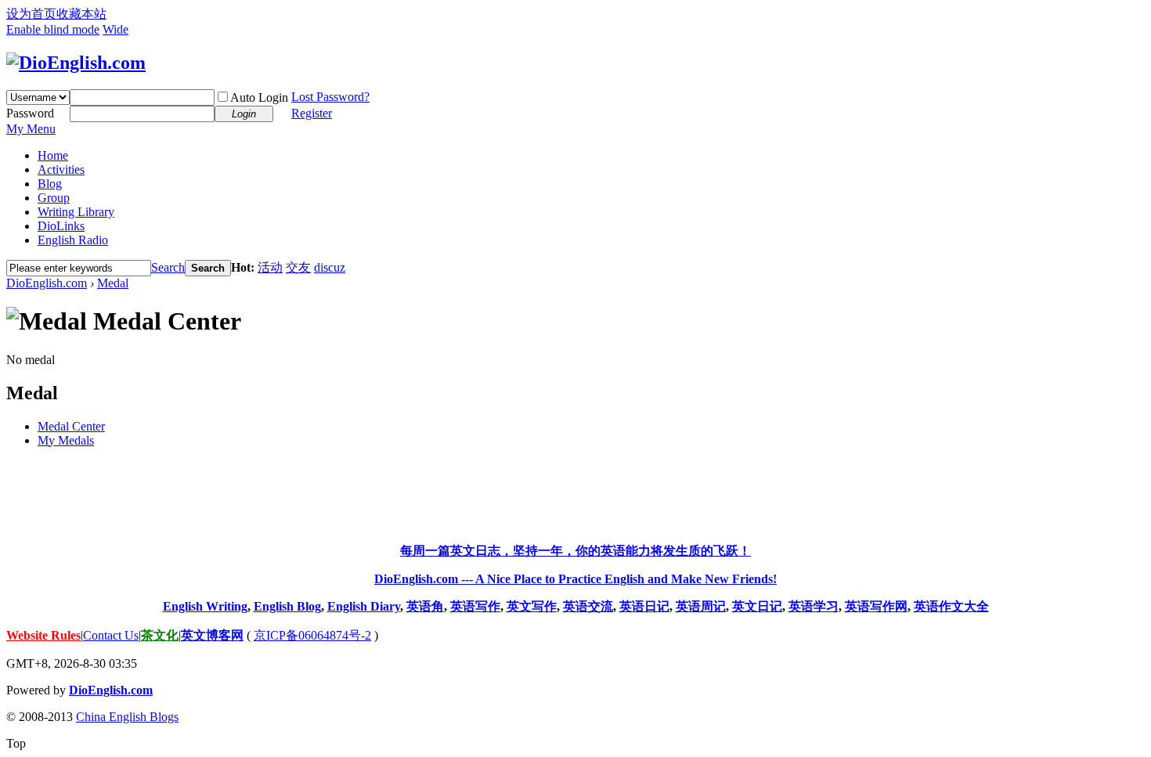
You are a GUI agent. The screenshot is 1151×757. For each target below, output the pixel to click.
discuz (329, 267)
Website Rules (43, 635)
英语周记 (701, 606)
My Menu (31, 128)
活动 (270, 267)
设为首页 (31, 13)
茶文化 (160, 635)
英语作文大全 (951, 606)
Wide (115, 29)
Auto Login (259, 97)
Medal (112, 283)
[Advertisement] (575, 495)
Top (16, 743)
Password (30, 113)
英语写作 (475, 606)
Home (53, 155)
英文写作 (532, 606)
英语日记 (644, 606)
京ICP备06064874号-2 (312, 635)
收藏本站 (81, 13)
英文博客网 (212, 635)
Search (168, 267)
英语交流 (588, 606)
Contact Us (111, 635)
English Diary (363, 606)
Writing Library (76, 211)
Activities (61, 169)
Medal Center (71, 426)
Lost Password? (330, 96)
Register (311, 113)
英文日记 (757, 606)
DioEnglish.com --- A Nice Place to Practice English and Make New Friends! (575, 579)
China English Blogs (127, 716)
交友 (298, 267)
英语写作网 (876, 606)
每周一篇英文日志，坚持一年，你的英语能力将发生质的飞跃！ (575, 550)
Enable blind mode (52, 29)
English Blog (287, 606)
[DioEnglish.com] (76, 62)
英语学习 (813, 606)
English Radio (73, 240)
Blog (50, 183)
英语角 (425, 606)
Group (54, 197)
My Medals (66, 440)
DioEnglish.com (46, 283)
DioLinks (61, 226)
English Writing (205, 606)
